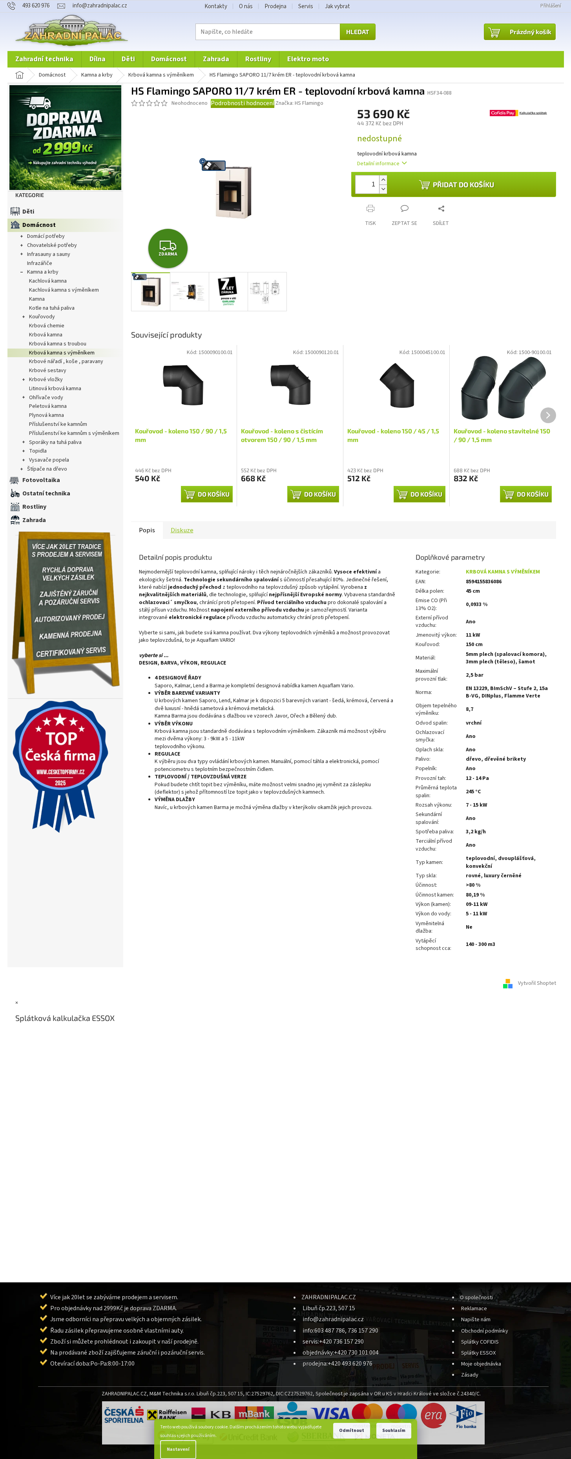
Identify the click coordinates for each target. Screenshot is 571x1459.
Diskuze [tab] (182, 530)
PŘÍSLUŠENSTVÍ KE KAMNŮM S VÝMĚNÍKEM (74, 433)
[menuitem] (44, 59)
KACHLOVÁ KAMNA (48, 281)
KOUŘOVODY (42, 317)
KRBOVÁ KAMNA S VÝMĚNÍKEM (62, 353)
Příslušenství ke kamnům (58, 424)
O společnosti (476, 1297)
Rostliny (34, 506)
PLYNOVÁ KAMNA (46, 415)
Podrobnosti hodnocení (242, 103)
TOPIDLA (38, 451)
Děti (28, 211)
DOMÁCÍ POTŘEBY (46, 236)
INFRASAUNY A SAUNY (48, 254)
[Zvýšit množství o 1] (383, 179)
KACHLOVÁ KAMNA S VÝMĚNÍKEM (64, 290)
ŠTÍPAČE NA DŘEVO (47, 469)
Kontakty (215, 6)
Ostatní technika (46, 493)
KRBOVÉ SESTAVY (47, 370)
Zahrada (34, 520)
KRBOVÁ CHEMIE (46, 326)
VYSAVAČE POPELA (49, 460)
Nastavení (178, 1449)
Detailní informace (378, 164)
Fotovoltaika (41, 480)
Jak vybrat (337, 6)
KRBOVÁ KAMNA (45, 335)
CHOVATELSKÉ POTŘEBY (52, 245)
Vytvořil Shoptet (537, 983)
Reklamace (474, 1308)
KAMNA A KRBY (42, 272)
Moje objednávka (481, 1364)
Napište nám (476, 1319)
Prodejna (275, 6)
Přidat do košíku (463, 184)
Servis (305, 6)
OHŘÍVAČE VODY (46, 398)
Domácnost (39, 225)
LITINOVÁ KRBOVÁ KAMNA (55, 389)
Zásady (469, 1375)
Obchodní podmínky (484, 1331)
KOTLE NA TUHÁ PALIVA (52, 308)
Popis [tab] (147, 530)
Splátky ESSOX (478, 1353)
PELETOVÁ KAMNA (48, 406)
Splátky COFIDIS (480, 1342)
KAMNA (37, 299)
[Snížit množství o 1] (383, 189)
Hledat (357, 31)
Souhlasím (393, 1430)
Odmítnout (351, 1430)
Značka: (299, 103)
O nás (246, 6)
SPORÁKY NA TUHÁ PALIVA (55, 442)
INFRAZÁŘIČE (39, 263)
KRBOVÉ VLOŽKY (46, 379)
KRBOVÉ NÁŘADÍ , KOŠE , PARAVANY (66, 361)
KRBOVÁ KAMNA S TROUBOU (57, 344)
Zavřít (390, 202)
